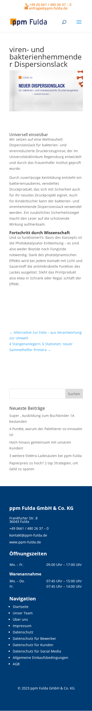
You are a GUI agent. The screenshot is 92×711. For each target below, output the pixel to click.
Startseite (20, 606)
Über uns (20, 619)
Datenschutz (23, 632)
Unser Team (23, 613)
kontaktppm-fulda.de (28, 535)
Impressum (22, 625)
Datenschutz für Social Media (37, 651)
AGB (16, 664)
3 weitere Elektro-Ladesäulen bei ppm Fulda (45, 455)
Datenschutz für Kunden (33, 644)
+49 (29, 528)
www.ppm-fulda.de (25, 542)
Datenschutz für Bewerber (34, 638)
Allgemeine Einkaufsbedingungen (40, 657)
